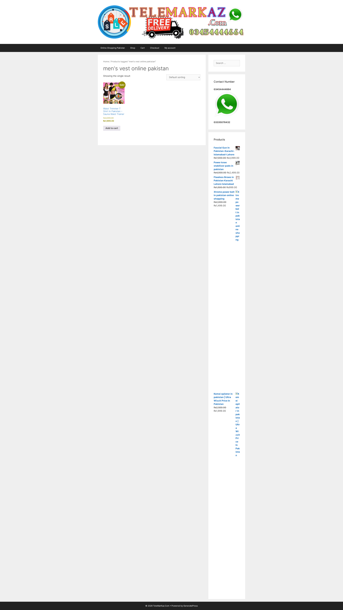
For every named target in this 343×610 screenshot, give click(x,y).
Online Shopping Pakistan (112, 48)
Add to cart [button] (111, 128)
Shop (132, 48)
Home (106, 61)
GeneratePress (190, 606)
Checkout (154, 48)
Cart (143, 48)
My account (170, 48)
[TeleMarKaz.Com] (171, 21)
